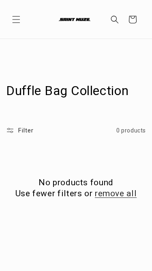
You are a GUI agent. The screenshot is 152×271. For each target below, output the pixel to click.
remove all (116, 193)
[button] (16, 19)
